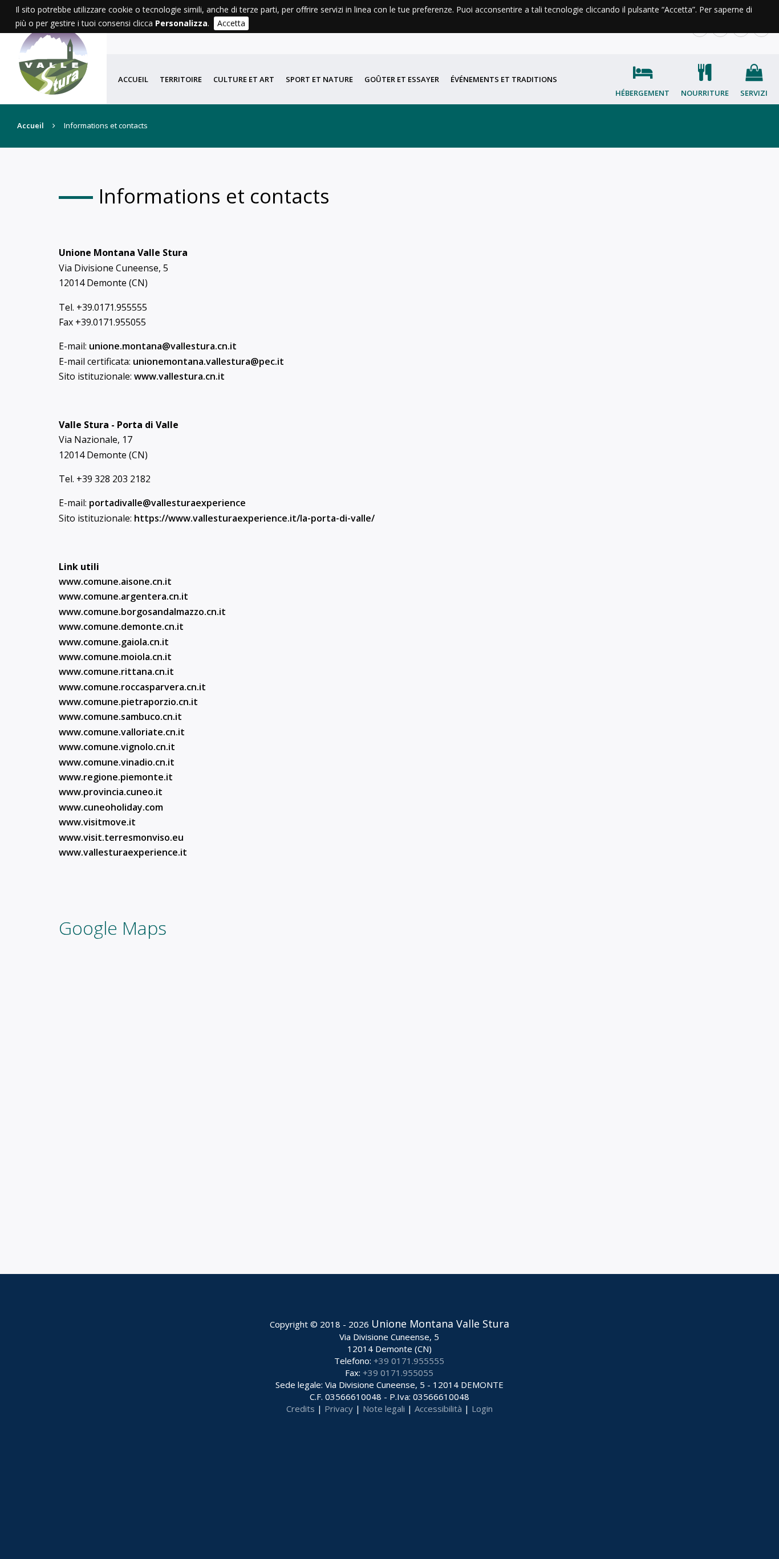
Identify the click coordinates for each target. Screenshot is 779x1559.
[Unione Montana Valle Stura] (53, 52)
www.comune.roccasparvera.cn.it (132, 687)
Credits (300, 1408)
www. (71, 822)
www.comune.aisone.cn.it (115, 581)
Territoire (181, 79)
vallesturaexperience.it (135, 852)
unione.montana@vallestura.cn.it (163, 346)
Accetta (231, 23)
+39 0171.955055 (398, 1372)
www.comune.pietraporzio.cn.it (128, 701)
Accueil (133, 79)
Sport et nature (319, 79)
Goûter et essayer (401, 79)
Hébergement (642, 93)
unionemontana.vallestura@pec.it (208, 361)
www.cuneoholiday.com (111, 807)
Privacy (338, 1408)
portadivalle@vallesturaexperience (167, 502)
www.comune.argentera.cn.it (123, 596)
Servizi (754, 93)
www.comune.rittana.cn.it (116, 671)
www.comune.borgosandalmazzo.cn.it (142, 611)
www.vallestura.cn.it (179, 376)
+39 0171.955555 (409, 1360)
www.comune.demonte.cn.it (121, 626)
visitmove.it (109, 822)
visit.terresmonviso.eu (133, 837)
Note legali (384, 1408)
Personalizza (181, 23)
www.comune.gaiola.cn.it (114, 642)
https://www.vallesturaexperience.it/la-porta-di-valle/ (254, 518)
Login (482, 1408)
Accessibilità (438, 1408)
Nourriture (705, 93)
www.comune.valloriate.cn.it (122, 732)
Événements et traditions (504, 79)
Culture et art (243, 79)
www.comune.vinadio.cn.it (117, 762)
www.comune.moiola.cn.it (115, 656)
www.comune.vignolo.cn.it (117, 746)
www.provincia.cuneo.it (111, 791)
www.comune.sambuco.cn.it (120, 716)
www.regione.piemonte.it (116, 777)
